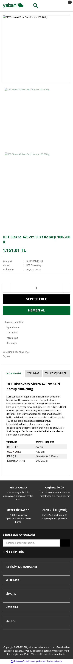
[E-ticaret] (36, 661)
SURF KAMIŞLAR (34, 261)
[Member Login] (51, 5)
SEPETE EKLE (36, 299)
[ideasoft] (18, 661)
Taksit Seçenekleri (56, 373)
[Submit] (65, 543)
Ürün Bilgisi (13, 373)
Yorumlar (33, 373)
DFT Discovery (33, 265)
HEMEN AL (36, 310)
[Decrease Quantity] (6, 287)
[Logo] (13, 5)
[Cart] (66, 5)
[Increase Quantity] (66, 287)
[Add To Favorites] (36, 322)
